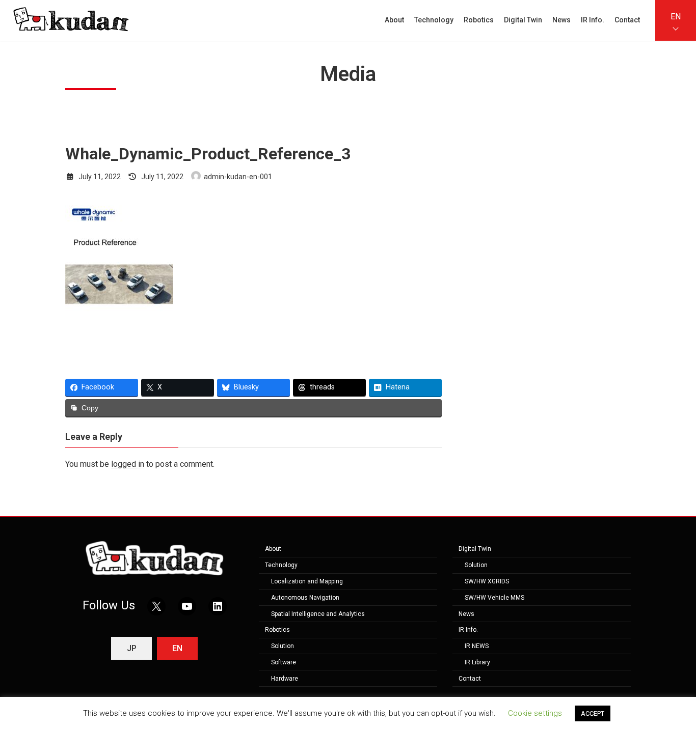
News (466, 613)
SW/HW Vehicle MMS (494, 597)
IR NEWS (477, 646)
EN (676, 16)
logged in (127, 464)
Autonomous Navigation (305, 597)
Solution (282, 646)
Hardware (284, 678)
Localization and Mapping (307, 581)
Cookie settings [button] (535, 713)
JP (132, 648)
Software (283, 662)
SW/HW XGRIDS (487, 581)
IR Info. (468, 629)
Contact (470, 678)
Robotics (277, 629)
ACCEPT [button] (592, 713)
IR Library (477, 662)
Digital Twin (475, 548)
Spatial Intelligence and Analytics (318, 613)
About (273, 548)
